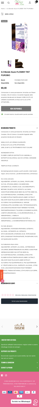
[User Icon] (30, 2)
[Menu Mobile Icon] (2, 3)
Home (3, 8)
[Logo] (19, 2)
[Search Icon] (9, 3)
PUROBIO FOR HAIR (21, 80)
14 (5, 114)
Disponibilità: (5, 83)
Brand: (3, 80)
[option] (19, 37)
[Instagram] (6, 375)
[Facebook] (2, 375)
